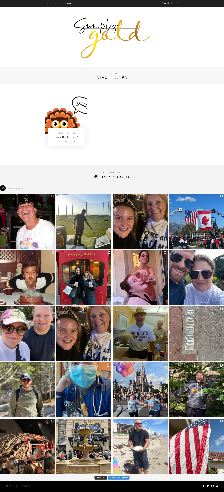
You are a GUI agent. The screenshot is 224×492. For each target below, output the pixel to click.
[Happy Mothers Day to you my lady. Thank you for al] (84, 333)
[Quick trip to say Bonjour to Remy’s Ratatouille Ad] (84, 446)
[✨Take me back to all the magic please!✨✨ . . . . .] (140, 390)
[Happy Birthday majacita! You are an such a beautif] (140, 221)
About (49, 3)
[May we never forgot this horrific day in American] (27, 446)
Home (60, 133)
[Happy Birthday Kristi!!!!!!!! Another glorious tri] (84, 277)
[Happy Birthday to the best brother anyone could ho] (84, 221)
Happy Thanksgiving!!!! (66, 137)
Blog (57, 3)
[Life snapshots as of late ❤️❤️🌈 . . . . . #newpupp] (84, 390)
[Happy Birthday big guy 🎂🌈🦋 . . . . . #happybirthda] (27, 277)
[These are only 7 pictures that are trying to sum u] (140, 277)
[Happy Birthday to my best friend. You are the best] (27, 390)
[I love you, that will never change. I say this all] (140, 333)
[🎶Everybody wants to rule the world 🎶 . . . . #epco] (27, 333)
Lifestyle (70, 133)
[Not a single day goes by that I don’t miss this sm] (27, 221)
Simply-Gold (114, 177)
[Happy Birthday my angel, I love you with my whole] (140, 446)
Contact (68, 3)
